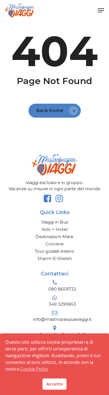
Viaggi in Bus (54, 222)
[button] (101, 10)
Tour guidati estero (54, 251)
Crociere (55, 244)
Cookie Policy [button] (34, 369)
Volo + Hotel (55, 229)
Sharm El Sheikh (54, 258)
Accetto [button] (54, 384)
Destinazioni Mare (54, 236)
